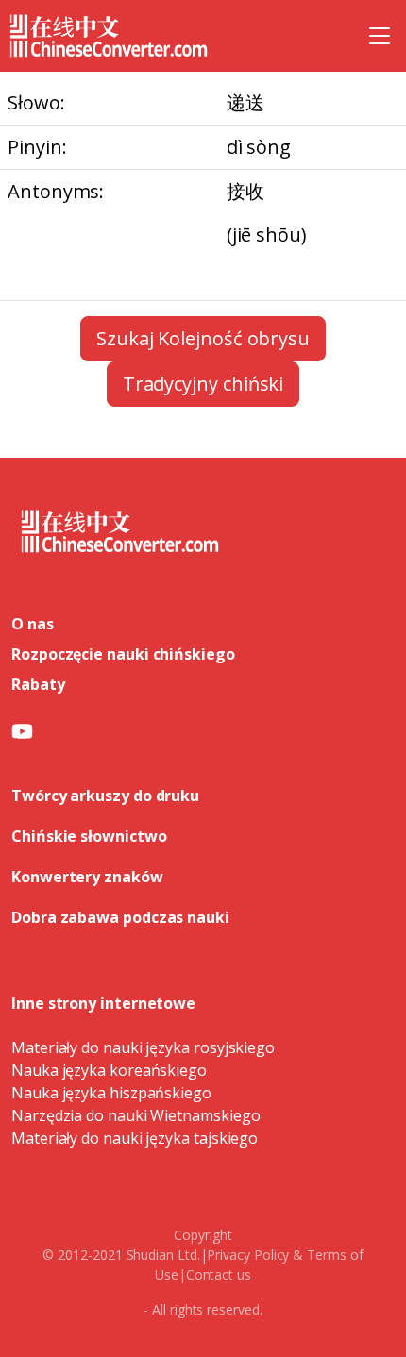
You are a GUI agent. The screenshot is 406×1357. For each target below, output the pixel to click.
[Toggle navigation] (379, 36)
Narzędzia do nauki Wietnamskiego (135, 1115)
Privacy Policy (248, 1255)
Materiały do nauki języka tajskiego (134, 1138)
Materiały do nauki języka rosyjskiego (143, 1047)
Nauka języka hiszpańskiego (111, 1092)
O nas (32, 623)
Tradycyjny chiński (203, 383)
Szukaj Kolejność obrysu (203, 338)
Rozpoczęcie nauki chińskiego (123, 654)
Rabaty (38, 684)
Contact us (218, 1274)
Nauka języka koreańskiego (109, 1070)
